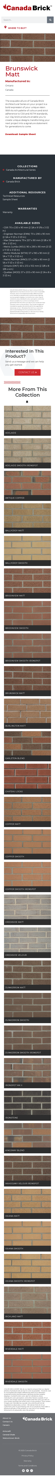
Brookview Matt (15, 596)
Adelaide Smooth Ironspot (21, 465)
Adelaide (10, 433)
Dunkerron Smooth (17, 1020)
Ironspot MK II (13, 1085)
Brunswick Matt (15, 693)
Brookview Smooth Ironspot (22, 661)
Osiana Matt (12, 1216)
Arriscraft (7, 1431)
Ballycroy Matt (14, 530)
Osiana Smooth (14, 1248)
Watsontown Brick (11, 1438)
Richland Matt (14, 1316)
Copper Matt (12, 824)
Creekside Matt (14, 922)
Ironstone (11, 1118)
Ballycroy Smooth (16, 563)
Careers (6, 1425)
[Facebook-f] (27, 1470)
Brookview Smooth (16, 628)
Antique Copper (14, 498)
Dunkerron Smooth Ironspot (23, 1052)
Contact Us (8, 1421)
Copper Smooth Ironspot (20, 889)
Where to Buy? (17, 28)
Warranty (28, 1461)
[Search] (50, 20)
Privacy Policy (28, 1456)
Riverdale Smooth (16, 1381)
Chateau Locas (14, 791)
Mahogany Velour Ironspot (22, 1183)
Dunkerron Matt (15, 987)
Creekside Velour (16, 955)
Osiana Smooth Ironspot (20, 1281)
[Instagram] (31, 1470)
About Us (7, 1418)
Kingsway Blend (15, 1150)
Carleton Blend (15, 758)
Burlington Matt (15, 726)
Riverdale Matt (14, 1349)
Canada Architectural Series (21, 170)
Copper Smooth (14, 856)
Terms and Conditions (27, 1466)
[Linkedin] (23, 1470)
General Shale (9, 1435)
